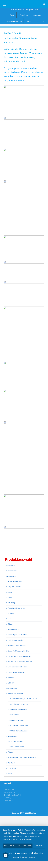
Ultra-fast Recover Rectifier (17, 667)
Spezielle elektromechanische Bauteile (22, 757)
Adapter (11, 752)
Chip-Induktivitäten (14, 587)
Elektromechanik (12, 688)
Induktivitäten (11, 576)
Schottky (11, 613)
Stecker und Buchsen (15, 694)
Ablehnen (9, 845)
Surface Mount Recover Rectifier (19, 656)
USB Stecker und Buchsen (18, 731)
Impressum (16, 857)
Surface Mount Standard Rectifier (20, 662)
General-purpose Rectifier (17, 635)
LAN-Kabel (12, 768)
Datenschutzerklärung (28, 857)
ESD (9, 619)
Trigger (10, 624)
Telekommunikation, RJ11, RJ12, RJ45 (23, 699)
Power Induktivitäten (15, 581)
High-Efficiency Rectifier (16, 672)
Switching (11, 603)
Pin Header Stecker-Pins (18, 709)
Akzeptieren (24, 845)
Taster (10, 774)
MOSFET (11, 683)
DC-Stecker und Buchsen (18, 725)
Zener (10, 597)
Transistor (11, 678)
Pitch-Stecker (14, 715)
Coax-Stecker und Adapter (18, 704)
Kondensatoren (11, 571)
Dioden (9, 592)
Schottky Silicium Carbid (16, 608)
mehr (39, 845)
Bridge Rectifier (13, 629)
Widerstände (10, 566)
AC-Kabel (11, 763)
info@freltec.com (32, 10)
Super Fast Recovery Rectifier (18, 651)
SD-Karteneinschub (16, 720)
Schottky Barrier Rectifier (17, 645)
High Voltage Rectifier (16, 640)
